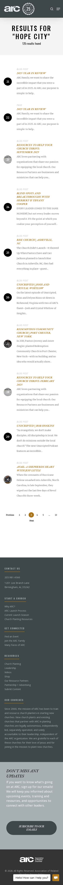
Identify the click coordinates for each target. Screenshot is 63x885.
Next (31, 520)
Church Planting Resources (18, 619)
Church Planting (13, 663)
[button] (58, 9)
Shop (7, 676)
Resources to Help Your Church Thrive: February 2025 (35, 381)
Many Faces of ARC (15, 645)
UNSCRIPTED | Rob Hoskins (35, 425)
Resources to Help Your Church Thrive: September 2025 (34, 148)
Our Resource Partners (16, 680)
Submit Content (13, 689)
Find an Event (12, 636)
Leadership (10, 668)
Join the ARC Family (15, 640)
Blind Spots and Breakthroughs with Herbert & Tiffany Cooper (33, 198)
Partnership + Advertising (18, 685)
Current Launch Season (17, 615)
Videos (8, 672)
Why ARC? (10, 606)
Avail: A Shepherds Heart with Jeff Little (35, 468)
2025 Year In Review (31, 73)
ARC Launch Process (15, 610)
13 (56, 515)
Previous (10, 515)
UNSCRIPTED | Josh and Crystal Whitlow (33, 286)
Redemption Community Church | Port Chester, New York (35, 332)
